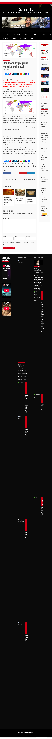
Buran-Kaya (7, 163)
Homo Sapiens (25, 165)
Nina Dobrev (26, 534)
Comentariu (6, 218)
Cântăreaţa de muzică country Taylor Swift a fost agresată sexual (38, 271)
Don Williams (42, 508)
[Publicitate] (45, 70)
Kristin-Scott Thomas (21, 365)
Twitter (15, 173)
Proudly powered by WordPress (15, 734)
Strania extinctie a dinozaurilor (19, 199)
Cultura (43, 34)
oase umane (17, 166)
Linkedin (31, 173)
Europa (20, 165)
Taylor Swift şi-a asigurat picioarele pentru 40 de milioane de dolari (42, 315)
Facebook (7, 173)
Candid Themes (40, 734)
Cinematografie (22, 258)
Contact (31, 38)
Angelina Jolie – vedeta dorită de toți (26, 402)
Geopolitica (17, 34)
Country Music (38, 258)
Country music (37, 266)
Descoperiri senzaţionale (30, 200)
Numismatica (23, 38)
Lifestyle (5, 38)
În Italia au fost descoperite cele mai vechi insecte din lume (8, 200)
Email (16, 236)
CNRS (16, 163)
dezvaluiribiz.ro (16, 165)
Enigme (25, 34)
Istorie (8, 34)
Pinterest (23, 173)
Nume (5, 236)
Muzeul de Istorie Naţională (8, 166)
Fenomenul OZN (35, 34)
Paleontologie (7, 60)
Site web (28, 236)
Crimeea (23, 163)
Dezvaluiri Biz (26, 9)
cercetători (12, 163)
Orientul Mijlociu (23, 166)
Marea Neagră (31, 165)
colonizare (19, 163)
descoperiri (10, 165)
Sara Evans (42, 405)
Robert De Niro (26, 431)
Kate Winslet (26, 637)
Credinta (14, 38)
